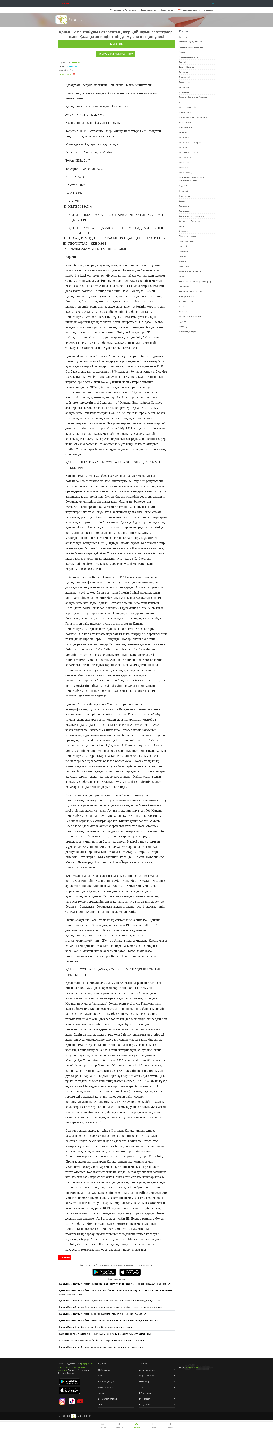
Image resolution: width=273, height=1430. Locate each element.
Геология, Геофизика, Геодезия (193, 97)
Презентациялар (148, 10)
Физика (182, 261)
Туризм (182, 256)
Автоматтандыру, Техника (190, 41)
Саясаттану (184, 206)
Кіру (212, 3)
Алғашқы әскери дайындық (191, 47)
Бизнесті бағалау (186, 67)
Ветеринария (185, 87)
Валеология (184, 82)
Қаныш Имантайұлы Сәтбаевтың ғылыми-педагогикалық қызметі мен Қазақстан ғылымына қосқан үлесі (114, 1307)
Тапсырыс (64, 3)
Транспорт (184, 251)
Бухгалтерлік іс (185, 77)
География (184, 92)
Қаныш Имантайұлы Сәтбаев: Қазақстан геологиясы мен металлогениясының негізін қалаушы (108, 1320)
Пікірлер (143, 1387)
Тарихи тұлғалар (186, 241)
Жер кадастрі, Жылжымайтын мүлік (194, 117)
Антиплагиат (131, 10)
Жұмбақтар (144, 1381)
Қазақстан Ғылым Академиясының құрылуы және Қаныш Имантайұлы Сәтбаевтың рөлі (105, 1333)
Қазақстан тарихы (187, 301)
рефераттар (87, 1363)
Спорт (182, 226)
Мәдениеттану (185, 172)
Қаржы (182, 306)
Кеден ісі (183, 132)
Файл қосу (145, 1393)
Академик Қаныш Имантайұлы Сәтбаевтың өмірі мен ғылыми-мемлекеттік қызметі (102, 1340)
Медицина (183, 147)
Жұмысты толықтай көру (117, 53)
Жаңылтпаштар (146, 1375)
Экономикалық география (190, 291)
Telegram (145, 1398)
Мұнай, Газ (184, 162)
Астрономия (184, 52)
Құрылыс (183, 311)
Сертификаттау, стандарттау (191, 216)
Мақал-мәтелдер (147, 1370)
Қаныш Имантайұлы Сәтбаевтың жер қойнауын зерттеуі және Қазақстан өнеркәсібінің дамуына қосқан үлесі (116, 1283)
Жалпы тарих (185, 112)
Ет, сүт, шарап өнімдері (189, 107)
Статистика (184, 231)
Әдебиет (183, 321)
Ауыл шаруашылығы (188, 57)
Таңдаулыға (65, 74)
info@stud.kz (192, 1367)
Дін (180, 102)
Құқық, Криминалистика (190, 316)
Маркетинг (184, 137)
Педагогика (184, 185)
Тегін (100, 1404)
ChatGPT (102, 1375)
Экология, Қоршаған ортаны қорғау (195, 281)
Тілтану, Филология (187, 236)
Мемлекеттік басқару (188, 152)
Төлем (101, 1393)
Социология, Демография (190, 221)
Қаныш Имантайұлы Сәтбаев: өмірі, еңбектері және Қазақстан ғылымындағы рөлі (102, 1346)
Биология (183, 72)
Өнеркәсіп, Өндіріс (187, 331)
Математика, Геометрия (190, 142)
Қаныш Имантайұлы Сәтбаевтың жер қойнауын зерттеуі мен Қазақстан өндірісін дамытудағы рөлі (110, 1300)
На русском (208, 10)
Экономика (184, 286)
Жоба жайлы (104, 1370)
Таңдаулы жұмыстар (190, 10)
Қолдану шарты (105, 1387)
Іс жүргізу (183, 37)
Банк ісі (182, 62)
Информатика (185, 127)
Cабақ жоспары (168, 10)
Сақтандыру (184, 211)
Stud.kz (76, 19)
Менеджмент (185, 157)
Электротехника (186, 296)
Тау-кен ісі (183, 246)
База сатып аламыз (107, 1398)
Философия (184, 266)
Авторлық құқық (106, 1381)
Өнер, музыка (185, 326)
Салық (182, 201)
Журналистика (185, 122)
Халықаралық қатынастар (190, 271)
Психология (184, 196)
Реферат (76, 62)
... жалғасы (64, 1257)
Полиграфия (184, 191)
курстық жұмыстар (67, 1367)
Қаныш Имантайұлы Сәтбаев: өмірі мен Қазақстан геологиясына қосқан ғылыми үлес (103, 1313)
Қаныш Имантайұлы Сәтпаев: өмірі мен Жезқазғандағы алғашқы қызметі (97, 1327)
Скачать (117, 43)
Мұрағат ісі (184, 167)
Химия (182, 276)
